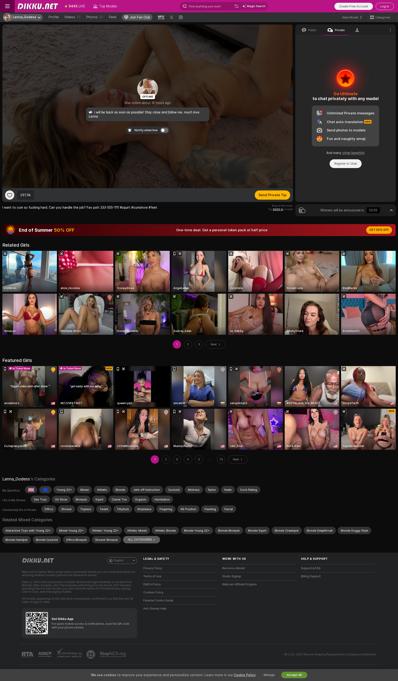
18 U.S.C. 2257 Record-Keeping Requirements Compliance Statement (330, 654)
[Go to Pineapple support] (91, 654)
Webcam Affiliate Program (239, 584)
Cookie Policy (244, 675)
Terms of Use (152, 576)
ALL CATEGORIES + (141, 539)
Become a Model (233, 568)
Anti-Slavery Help (155, 608)
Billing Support (311, 576)
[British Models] (31, 489)
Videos (72, 17)
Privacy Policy (152, 568)
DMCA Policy (152, 584)
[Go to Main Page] (38, 6)
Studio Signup (231, 576)
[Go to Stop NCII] (113, 654)
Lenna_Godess (16, 479)
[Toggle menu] (7, 6)
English (118, 560)
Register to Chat (345, 163)
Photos (94, 17)
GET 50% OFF (379, 229)
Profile (53, 17)
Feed (112, 17)
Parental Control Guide (158, 600)
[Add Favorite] (9, 195)
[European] (45, 489)
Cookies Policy (153, 592)
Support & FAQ (311, 568)
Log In (384, 6)
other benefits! (353, 153)
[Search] (236, 6)
